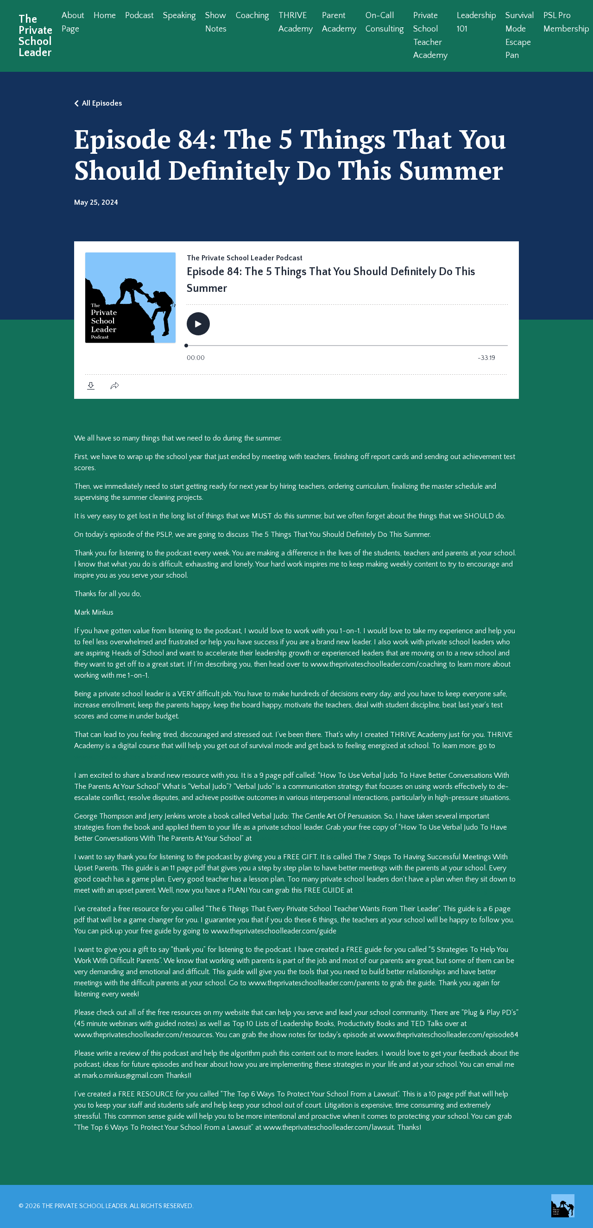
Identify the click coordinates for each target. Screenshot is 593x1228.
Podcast (139, 15)
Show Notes (216, 22)
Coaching (252, 15)
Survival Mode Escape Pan (519, 35)
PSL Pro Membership (566, 22)
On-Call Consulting (385, 22)
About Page (73, 22)
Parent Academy (339, 22)
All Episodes (102, 103)
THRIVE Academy (295, 22)
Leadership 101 (476, 22)
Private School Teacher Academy (430, 35)
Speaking (179, 15)
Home (105, 15)
